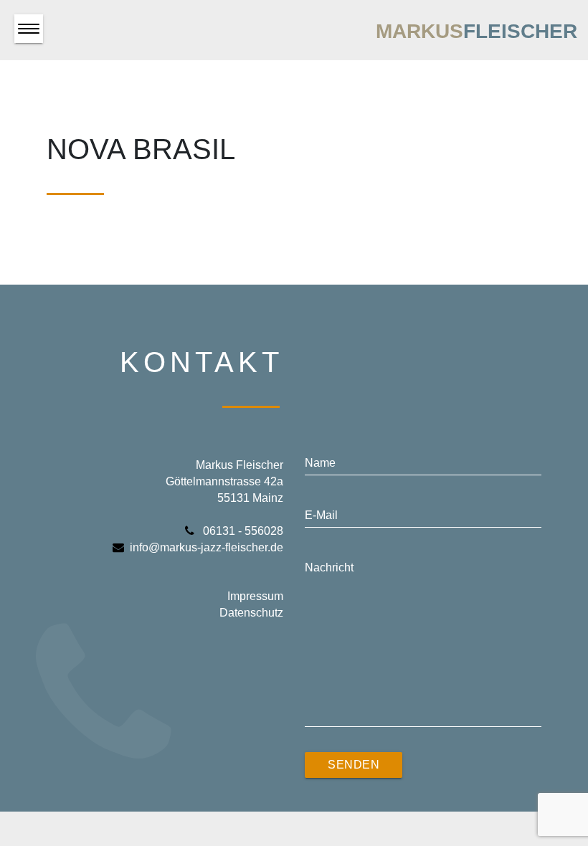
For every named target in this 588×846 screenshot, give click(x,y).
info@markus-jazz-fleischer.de (206, 547)
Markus (476, 31)
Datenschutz (251, 613)
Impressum (255, 596)
